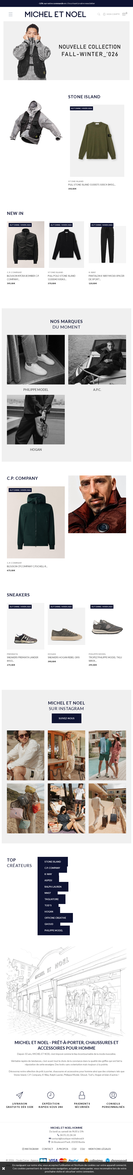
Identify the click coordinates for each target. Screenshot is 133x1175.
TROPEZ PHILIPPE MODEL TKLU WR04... (64, 659)
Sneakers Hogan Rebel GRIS (23, 657)
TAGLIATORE (52, 899)
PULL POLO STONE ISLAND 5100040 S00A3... (21, 277)
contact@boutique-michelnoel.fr (68, 1138)
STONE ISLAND (53, 861)
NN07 (48, 893)
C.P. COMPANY (52, 868)
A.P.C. (97, 390)
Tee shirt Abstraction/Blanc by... (106, 277)
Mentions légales (99, 1149)
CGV (74, 1149)
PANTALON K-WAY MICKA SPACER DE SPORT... (65, 277)
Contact (47, 1149)
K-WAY (48, 874)
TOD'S (48, 905)
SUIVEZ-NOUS (66, 718)
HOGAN (36, 449)
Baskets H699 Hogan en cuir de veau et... (107, 659)
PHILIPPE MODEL (35, 390)
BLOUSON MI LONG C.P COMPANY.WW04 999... (32, 566)
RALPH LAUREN (53, 886)
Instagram (31, 1149)
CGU (82, 1149)
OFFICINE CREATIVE (55, 917)
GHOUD (49, 924)
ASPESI (48, 880)
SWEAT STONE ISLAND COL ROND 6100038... (92, 184)
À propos (62, 1149)
